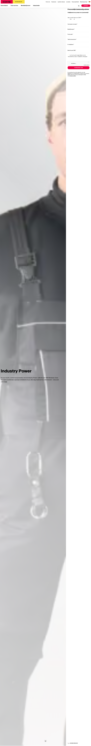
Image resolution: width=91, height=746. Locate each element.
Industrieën (36, 5)
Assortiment (4, 5)
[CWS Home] (13, 2)
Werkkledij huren (25, 5)
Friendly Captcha (86, 64)
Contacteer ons (78, 67)
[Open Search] (78, 5)
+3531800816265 (73, 743)
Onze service (14, 5)
